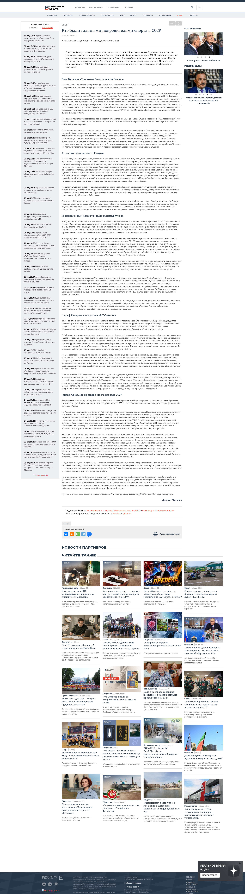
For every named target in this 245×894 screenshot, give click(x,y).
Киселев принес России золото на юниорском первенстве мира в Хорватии (40, 331)
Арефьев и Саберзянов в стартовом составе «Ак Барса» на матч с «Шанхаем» (40, 121)
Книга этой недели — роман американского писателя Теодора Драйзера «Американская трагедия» (119, 704)
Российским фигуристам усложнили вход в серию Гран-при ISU (37, 216)
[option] (203, 43)
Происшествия (150, 689)
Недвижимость (107, 15)
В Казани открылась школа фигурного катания (38, 131)
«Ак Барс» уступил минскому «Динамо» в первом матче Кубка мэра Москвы (37, 310)
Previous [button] (186, 43)
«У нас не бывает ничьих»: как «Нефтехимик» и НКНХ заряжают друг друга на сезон (39, 245)
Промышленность (87, 15)
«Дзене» (126, 513)
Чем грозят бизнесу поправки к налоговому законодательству (121, 597)
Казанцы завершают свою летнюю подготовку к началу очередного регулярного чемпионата (201, 709)
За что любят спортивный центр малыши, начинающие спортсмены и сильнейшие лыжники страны (80, 706)
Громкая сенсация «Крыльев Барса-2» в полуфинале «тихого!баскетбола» (80, 759)
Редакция (190, 877)
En (200, 7)
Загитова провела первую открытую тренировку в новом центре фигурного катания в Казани (39, 99)
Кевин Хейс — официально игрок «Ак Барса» (37, 351)
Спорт (180, 15)
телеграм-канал (95, 510)
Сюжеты (128, 7)
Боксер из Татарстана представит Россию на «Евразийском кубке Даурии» (39, 423)
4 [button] (209, 57)
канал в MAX (133, 510)
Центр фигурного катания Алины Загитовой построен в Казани (40, 342)
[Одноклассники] (178, 23)
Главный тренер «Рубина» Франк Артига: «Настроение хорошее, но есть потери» (37, 257)
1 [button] (198, 57)
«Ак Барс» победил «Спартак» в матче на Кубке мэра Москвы (39, 174)
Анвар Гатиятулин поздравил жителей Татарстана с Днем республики (39, 59)
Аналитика (52, 15)
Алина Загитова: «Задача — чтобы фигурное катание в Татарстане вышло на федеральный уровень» (40, 87)
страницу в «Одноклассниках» (158, 510)
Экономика (67, 15)
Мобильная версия (132, 883)
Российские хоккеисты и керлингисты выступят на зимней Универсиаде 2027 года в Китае (40, 454)
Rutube (116, 513)
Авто (122, 15)
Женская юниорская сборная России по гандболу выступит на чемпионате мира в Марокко (38, 466)
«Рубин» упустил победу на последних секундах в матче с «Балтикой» (38, 392)
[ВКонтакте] (172, 23)
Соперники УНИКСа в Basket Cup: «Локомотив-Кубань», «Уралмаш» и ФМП (39, 433)
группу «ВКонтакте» (115, 510)
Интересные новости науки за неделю (162, 647)
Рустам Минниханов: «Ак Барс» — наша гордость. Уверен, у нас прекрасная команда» (40, 371)
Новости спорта (40, 25)
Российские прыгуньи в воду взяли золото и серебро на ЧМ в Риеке (40, 412)
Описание (190, 887)
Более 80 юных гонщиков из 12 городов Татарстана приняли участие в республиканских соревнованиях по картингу (201, 599)
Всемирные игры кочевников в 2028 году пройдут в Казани (39, 200)
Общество (193, 15)
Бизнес (133, 15)
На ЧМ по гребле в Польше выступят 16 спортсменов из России (39, 360)
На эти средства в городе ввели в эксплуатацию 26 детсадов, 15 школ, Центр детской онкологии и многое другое (163, 811)
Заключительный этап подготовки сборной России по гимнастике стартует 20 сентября (39, 150)
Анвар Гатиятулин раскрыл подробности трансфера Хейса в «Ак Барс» (39, 279)
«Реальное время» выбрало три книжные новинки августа (121, 758)
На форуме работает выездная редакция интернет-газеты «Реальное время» (162, 756)
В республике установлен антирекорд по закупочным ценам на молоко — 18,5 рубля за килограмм (80, 598)
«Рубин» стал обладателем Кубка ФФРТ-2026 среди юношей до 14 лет (37, 235)
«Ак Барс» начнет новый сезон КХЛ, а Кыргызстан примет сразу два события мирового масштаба (202, 655)
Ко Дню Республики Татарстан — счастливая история (77, 812)
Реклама (189, 880)
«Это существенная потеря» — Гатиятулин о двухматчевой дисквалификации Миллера (38, 162)
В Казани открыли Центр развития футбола (37, 225)
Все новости (47, 28)
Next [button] (221, 43)
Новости (80, 7)
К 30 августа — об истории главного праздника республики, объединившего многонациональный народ (121, 813)
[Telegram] (83, 534)
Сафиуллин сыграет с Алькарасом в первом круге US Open (39, 289)
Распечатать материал (170, 534)
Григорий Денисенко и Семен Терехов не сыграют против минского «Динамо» (39, 321)
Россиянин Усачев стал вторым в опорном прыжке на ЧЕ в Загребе (40, 444)
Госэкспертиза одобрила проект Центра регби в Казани (38, 268)
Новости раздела (40, 475)
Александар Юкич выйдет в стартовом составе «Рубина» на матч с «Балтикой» (38, 402)
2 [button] (201, 57)
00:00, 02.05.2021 (69, 35)
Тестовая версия (131, 887)
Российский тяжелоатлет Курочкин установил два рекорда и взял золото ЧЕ (39, 381)
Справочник (113, 7)
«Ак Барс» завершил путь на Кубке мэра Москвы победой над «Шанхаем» (38, 111)
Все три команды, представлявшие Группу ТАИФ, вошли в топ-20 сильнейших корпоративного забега (121, 650)
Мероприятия (165, 15)
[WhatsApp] (78, 534)
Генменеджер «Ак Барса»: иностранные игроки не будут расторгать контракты (38, 140)
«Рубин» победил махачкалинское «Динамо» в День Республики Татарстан (39, 38)
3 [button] (205, 57)
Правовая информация (191, 883)
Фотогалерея (96, 7)
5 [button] (211, 94)
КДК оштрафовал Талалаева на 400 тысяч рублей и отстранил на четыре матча (39, 300)
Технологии (148, 15)
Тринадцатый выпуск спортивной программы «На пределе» (163, 597)
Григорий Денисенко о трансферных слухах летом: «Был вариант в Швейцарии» (39, 48)
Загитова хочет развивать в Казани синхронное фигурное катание (38, 69)
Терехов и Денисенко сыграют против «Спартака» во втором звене (39, 190)
